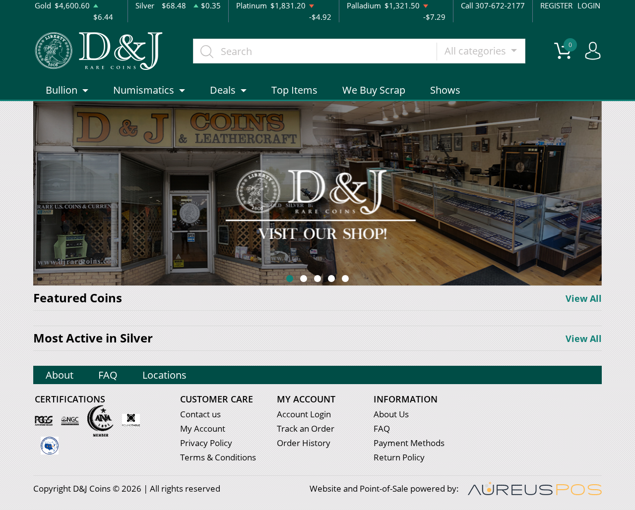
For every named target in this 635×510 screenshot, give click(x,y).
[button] (290, 278)
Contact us (200, 414)
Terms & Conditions (218, 457)
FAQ (108, 375)
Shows (445, 90)
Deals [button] (223, 90)
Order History (303, 443)
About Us (391, 414)
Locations (164, 375)
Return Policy (399, 457)
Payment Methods (409, 443)
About (59, 375)
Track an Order (305, 428)
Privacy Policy (206, 443)
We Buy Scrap (373, 90)
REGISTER (556, 5)
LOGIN (588, 5)
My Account (202, 428)
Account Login (304, 414)
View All (584, 298)
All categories (476, 50)
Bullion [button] (61, 90)
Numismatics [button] (143, 90)
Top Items (294, 90)
